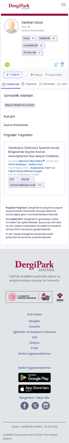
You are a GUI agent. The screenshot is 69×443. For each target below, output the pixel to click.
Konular (34, 326)
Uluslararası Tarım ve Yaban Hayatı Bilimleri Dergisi (31, 169)
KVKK (34, 348)
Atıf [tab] (64, 84)
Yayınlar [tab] (31, 84)
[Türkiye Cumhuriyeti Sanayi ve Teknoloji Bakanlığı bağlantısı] (34, 296)
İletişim (35, 343)
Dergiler (34, 321)
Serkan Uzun (36, 164)
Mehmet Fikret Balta (31, 161)
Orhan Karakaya (17, 164)
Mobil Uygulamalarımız (34, 354)
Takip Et (15, 74)
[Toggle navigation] (63, 4)
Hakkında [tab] (13, 84)
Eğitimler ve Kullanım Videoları (34, 332)
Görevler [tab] (48, 84)
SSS (34, 337)
